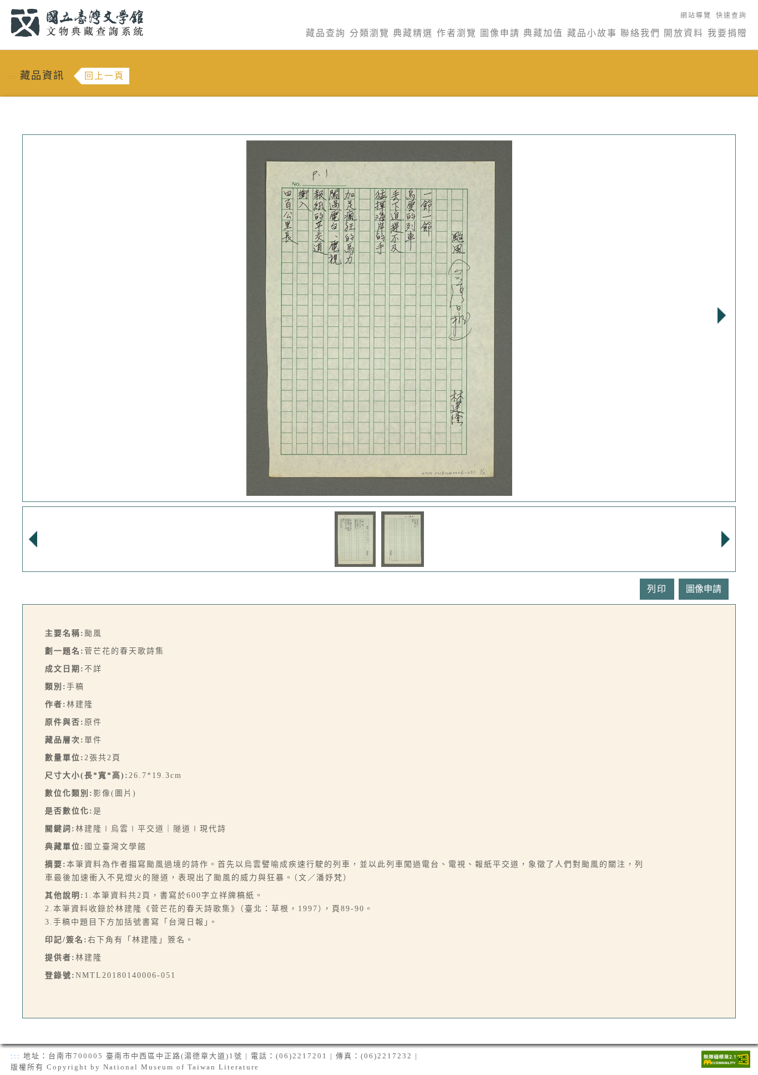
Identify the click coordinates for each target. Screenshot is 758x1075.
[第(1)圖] (355, 538)
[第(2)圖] (402, 538)
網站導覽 (695, 15)
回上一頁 (104, 76)
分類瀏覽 (370, 33)
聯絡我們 (640, 33)
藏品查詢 (326, 33)
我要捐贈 (727, 33)
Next (721, 315)
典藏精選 (413, 33)
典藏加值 (543, 33)
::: (4, 6)
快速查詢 (731, 15)
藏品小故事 (592, 33)
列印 (657, 589)
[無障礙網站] (725, 1058)
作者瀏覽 (457, 33)
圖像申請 (500, 33)
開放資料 (684, 33)
